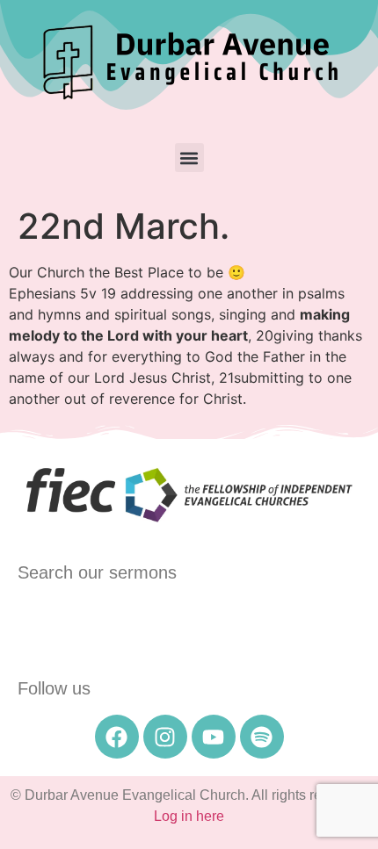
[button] (189, 157)
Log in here (189, 816)
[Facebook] (117, 737)
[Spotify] (262, 737)
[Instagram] (165, 737)
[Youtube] (214, 737)
